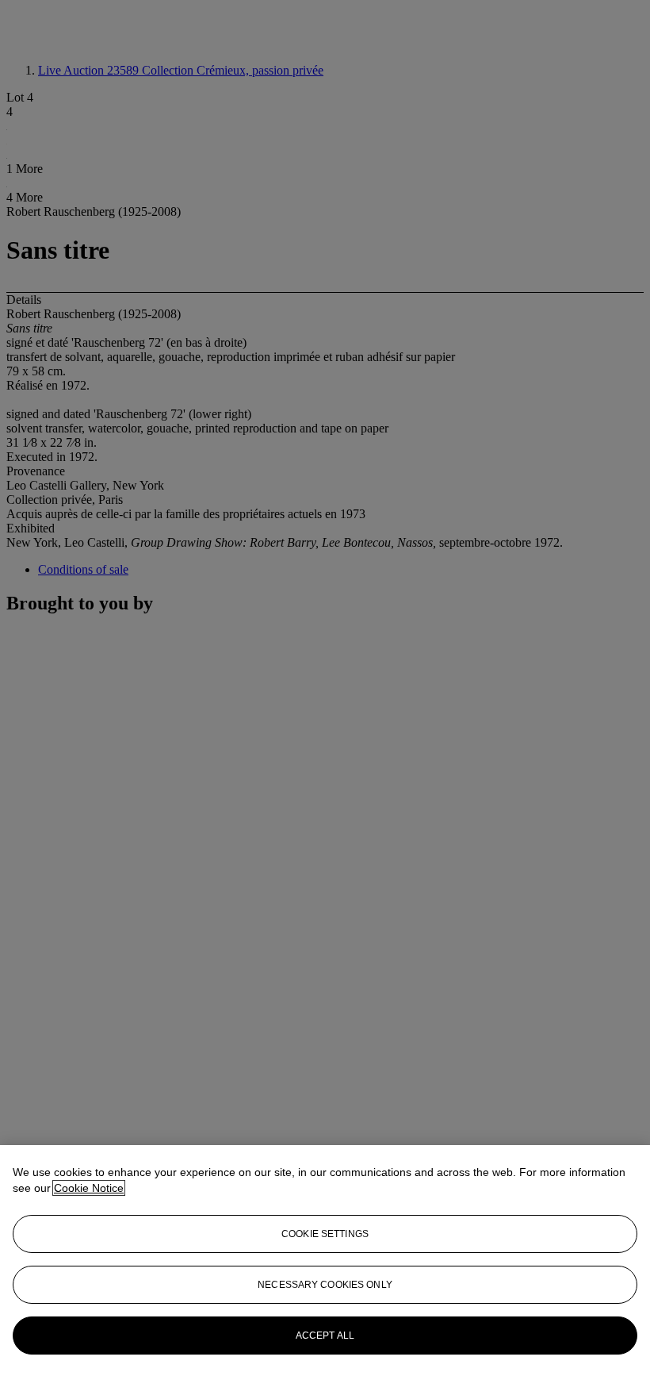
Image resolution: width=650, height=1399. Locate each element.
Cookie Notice (89, 1188)
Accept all (325, 1335)
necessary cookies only (325, 1284)
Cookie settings (325, 1233)
